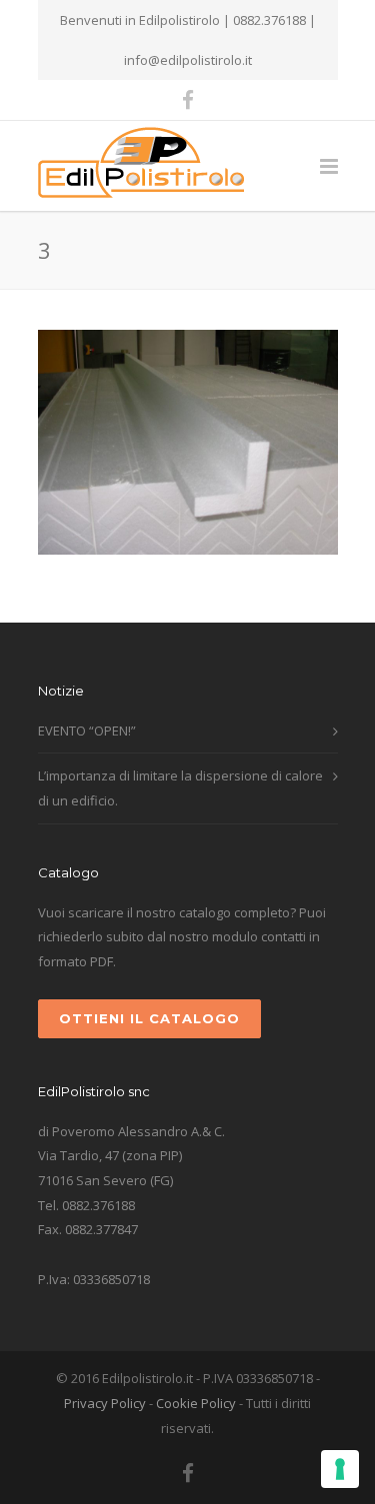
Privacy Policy (105, 1403)
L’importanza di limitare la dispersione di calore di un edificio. (180, 787)
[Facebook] (188, 100)
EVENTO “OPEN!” (87, 731)
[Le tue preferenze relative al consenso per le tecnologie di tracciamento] (340, 1469)
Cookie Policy (196, 1403)
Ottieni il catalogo (149, 1018)
